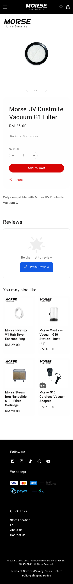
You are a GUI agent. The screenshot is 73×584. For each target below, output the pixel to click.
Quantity (14, 148)
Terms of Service (22, 571)
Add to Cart (36, 168)
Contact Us (17, 535)
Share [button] (19, 179)
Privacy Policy (43, 571)
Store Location (20, 520)
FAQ (13, 525)
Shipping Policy (41, 575)
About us (16, 530)
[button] (5, 6)
